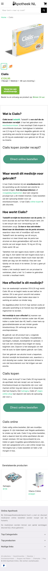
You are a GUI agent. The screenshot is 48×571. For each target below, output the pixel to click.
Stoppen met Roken (24, 558)
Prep (44, 558)
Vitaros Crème (35, 491)
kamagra (25, 391)
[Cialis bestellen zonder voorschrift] (24, 166)
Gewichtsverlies (18, 556)
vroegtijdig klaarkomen (12, 193)
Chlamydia (36, 558)
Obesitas (30, 556)
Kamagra (6, 486)
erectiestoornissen (10, 125)
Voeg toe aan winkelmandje (10, 90)
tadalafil (16, 119)
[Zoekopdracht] (44, 10)
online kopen (35, 202)
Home (3, 17)
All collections (6, 556)
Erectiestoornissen (7, 558)
